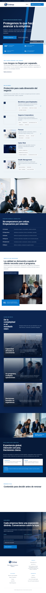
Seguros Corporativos (12, 577)
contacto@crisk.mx (33, 562)
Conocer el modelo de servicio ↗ (11, 272)
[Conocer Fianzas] (23, 134)
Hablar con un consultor (37, 4)
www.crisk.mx (33, 564)
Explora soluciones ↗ (8, 71)
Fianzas (12, 579)
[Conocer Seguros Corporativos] (23, 120)
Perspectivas (33, 577)
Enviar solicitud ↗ (8, 546)
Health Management (12, 582)
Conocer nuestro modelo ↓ (23, 37)
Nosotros (33, 575)
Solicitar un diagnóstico (9, 37)
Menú (27, 4)
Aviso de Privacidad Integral (33, 579)
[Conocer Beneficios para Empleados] (23, 106)
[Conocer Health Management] (23, 164)
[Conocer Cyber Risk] (23, 149)
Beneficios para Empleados (12, 575)
